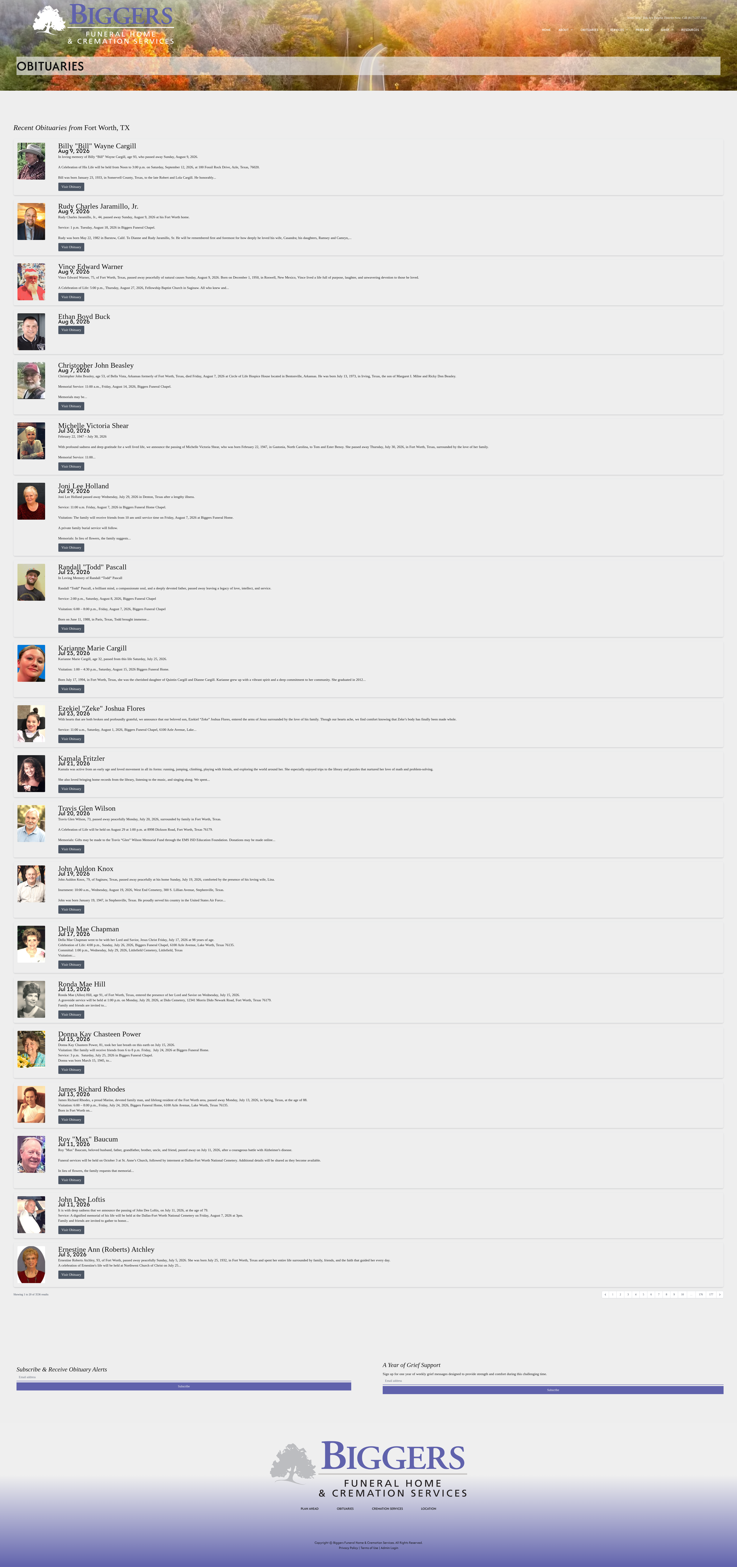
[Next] (720, 1294)
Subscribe (184, 1386)
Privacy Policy (348, 1547)
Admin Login (389, 1547)
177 (711, 1294)
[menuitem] (546, 29)
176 (701, 1294)
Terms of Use (369, 1547)
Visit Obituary (71, 187)
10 (682, 1294)
